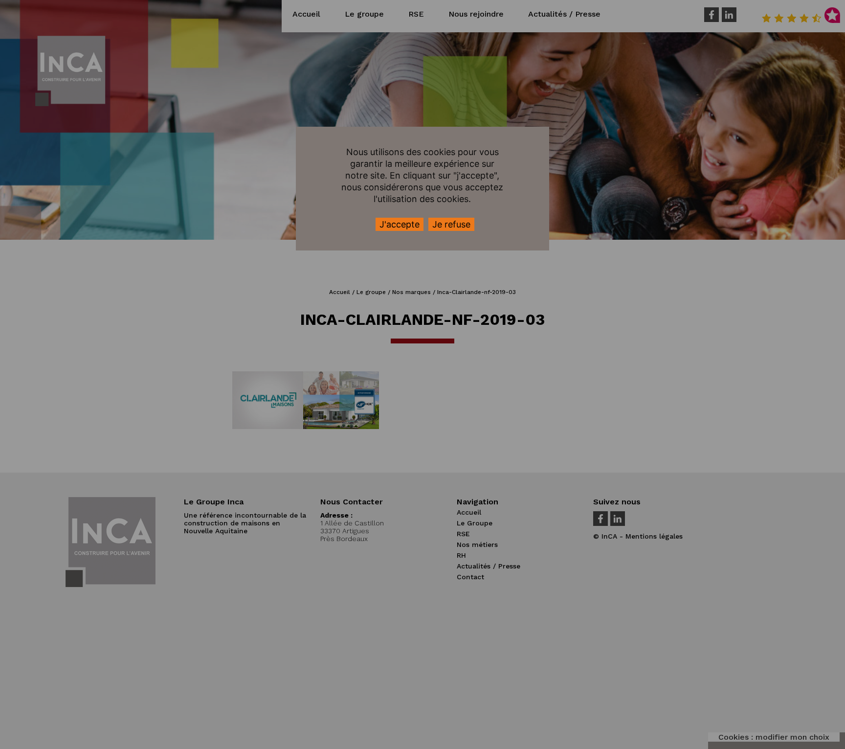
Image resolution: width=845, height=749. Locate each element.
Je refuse (451, 224)
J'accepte (399, 224)
